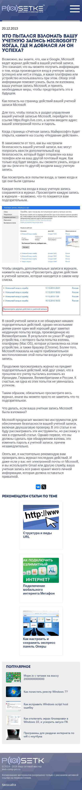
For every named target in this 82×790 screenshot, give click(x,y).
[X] (43, 486)
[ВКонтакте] (38, 486)
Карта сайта (9, 784)
